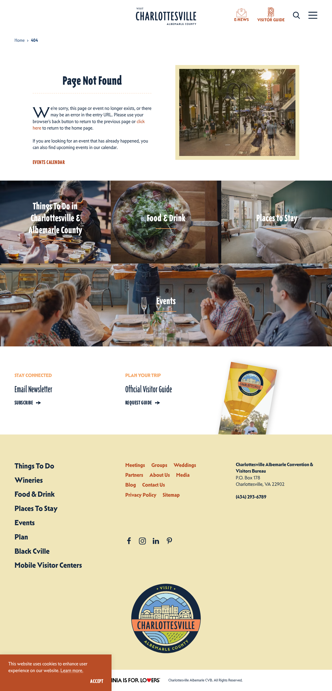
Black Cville (32, 551)
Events (25, 522)
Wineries (29, 480)
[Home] (166, 16)
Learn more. (71, 670)
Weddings (185, 465)
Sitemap (171, 495)
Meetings (135, 465)
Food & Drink (35, 494)
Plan (21, 536)
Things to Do (34, 465)
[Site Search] (296, 15)
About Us (159, 475)
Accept (96, 681)
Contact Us (153, 485)
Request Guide (138, 403)
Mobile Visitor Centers (48, 565)
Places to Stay (36, 508)
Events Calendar (49, 162)
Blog (130, 485)
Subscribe (24, 403)
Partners (134, 475)
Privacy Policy (140, 495)
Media (183, 475)
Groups (159, 465)
